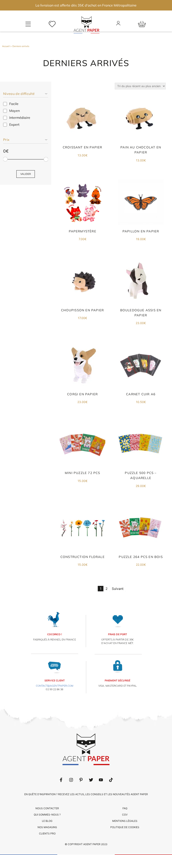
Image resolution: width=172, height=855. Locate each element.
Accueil (6, 46)
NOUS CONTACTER (47, 808)
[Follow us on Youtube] (101, 780)
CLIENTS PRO (47, 833)
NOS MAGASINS (47, 827)
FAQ (124, 808)
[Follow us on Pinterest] (81, 780)
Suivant (118, 589)
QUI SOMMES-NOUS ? (47, 814)
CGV (125, 814)
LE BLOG (47, 820)
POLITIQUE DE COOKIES (124, 827)
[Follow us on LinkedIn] (71, 780)
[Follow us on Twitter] (91, 780)
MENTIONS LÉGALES (124, 820)
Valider (25, 173)
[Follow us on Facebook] (61, 780)
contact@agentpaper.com (54, 685)
